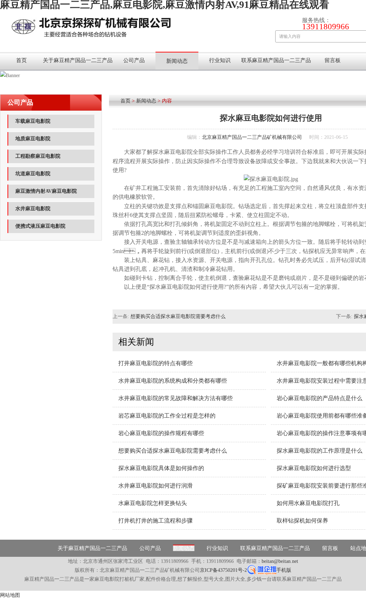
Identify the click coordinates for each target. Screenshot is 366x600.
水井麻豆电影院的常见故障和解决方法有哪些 (175, 398)
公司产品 (134, 60)
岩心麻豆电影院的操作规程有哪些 (161, 433)
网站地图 (10, 595)
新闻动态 (177, 61)
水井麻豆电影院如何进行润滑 (155, 486)
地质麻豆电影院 (32, 138)
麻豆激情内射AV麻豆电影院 (46, 191)
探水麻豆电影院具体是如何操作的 (161, 468)
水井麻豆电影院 (32, 208)
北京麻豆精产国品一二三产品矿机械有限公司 (252, 137)
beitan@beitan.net (280, 561)
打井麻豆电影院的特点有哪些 (155, 363)
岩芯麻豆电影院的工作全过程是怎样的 (167, 416)
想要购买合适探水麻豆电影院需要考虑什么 (178, 316)
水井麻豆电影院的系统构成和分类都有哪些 (172, 381)
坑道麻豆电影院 (32, 173)
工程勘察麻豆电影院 (37, 156)
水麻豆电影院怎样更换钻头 (152, 503)
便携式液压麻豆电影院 (40, 226)
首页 (21, 60)
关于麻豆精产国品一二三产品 (78, 60)
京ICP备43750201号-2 (223, 570)
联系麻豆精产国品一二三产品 (276, 60)
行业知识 (220, 60)
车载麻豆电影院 (32, 121)
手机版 (283, 570)
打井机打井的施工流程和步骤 (155, 521)
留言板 (333, 60)
